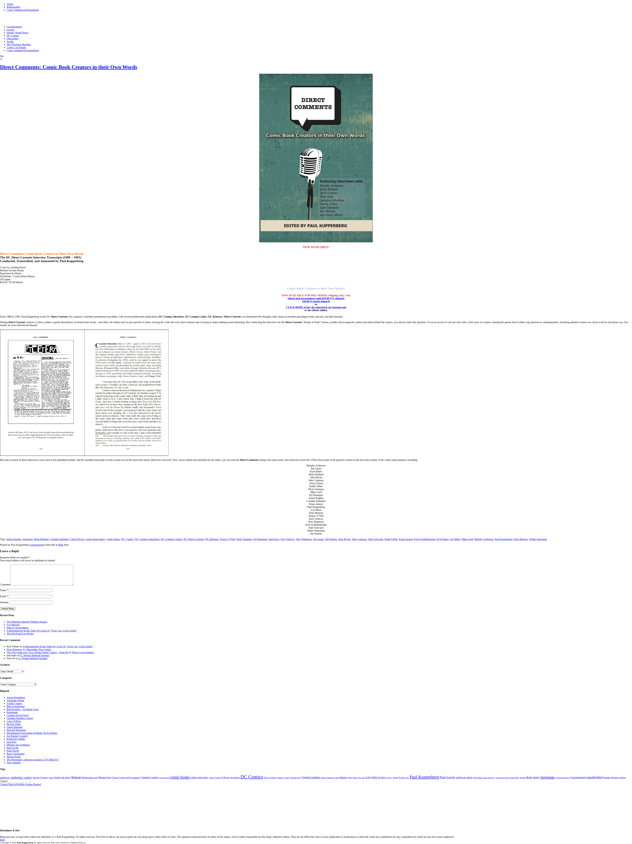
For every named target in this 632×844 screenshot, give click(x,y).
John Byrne (344, 539)
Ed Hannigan (260, 539)
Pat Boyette (404, 778)
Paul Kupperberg (504, 539)
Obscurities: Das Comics (38, 649)
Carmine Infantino (59, 539)
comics (211, 778)
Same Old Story (489, 778)
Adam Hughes (13, 539)
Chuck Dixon (77, 539)
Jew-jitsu (361, 778)
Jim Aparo (318, 539)
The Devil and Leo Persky (20, 633)
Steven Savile (14, 756)
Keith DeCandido (16, 739)
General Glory (295, 778)
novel (395, 777)
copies (316, 300)
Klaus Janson (406, 539)
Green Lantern (311, 777)
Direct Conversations (17, 627)
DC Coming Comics (171, 539)
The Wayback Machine (19, 44)
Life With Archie (375, 777)
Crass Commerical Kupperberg (23, 10)
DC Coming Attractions (147, 539)
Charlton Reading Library (20, 718)
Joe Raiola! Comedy (17, 736)
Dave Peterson (14, 649)
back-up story (62, 777)
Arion (51, 777)
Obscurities (12, 38)
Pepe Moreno (521, 539)
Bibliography (13, 7)
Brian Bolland (41, 539)
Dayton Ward (14, 724)
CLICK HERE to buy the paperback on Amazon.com (316, 307)
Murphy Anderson (483, 539)
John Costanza (359, 539)
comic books (113, 539)
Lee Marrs (455, 539)
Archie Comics (14, 703)
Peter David (13, 750)
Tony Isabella (14, 762)
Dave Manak (235, 778)
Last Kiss (11, 742)
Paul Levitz (12, 747)
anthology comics (21, 777)
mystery (389, 778)
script (522, 777)
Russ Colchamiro (16, 753)
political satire (464, 777)
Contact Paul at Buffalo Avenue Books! (20, 784)
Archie (10, 41)
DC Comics (13, 35)
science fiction (502, 778)
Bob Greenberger (16, 706)
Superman (547, 777)
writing (622, 777)
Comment (5, 584)
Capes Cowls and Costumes (126, 777)
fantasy (280, 778)
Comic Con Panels (16, 47)
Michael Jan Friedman (18, 744)
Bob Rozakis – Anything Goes (23, 709)
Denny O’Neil (227, 539)
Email (4, 596)
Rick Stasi (477, 777)
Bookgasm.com (90, 777)
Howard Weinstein (16, 730)
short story (533, 777)
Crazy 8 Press (14, 721)
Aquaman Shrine (15, 700)
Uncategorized (14, 26)
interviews (273, 539)
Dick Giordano (244, 539)
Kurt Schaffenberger (424, 539)
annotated (28, 539)
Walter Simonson (538, 539)
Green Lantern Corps (330, 778)
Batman (76, 777)
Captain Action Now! (18, 715)
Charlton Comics (149, 777)
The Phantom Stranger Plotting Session (27, 621)
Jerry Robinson (304, 539)
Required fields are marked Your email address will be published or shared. (27, 559)
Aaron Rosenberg (16, 697)
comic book (164, 778)
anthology (5, 777)
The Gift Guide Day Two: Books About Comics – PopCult (37, 652)
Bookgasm (12, 712)
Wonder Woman (610, 777)
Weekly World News (17, 32)
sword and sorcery (562, 778)
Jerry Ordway (287, 539)
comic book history (95, 539)
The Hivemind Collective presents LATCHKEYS (32, 759)
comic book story (199, 777)
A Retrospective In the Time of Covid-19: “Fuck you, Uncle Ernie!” (42, 630)
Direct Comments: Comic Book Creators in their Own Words (68, 67)
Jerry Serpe (353, 778)
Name (4, 590)
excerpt (10, 29)
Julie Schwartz (375, 539)
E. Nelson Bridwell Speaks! (34, 655)
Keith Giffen (391, 539)
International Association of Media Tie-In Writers (32, 733)
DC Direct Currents (194, 539)
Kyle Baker (442, 539)
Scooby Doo (514, 778)
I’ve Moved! (13, 624)
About (10, 4)
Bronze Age (104, 777)
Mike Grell (467, 539)
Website (4, 602)
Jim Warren (331, 539)
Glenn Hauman (15, 727)
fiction (286, 778)
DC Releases (212, 539)
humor (343, 777)
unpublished (594, 777)
